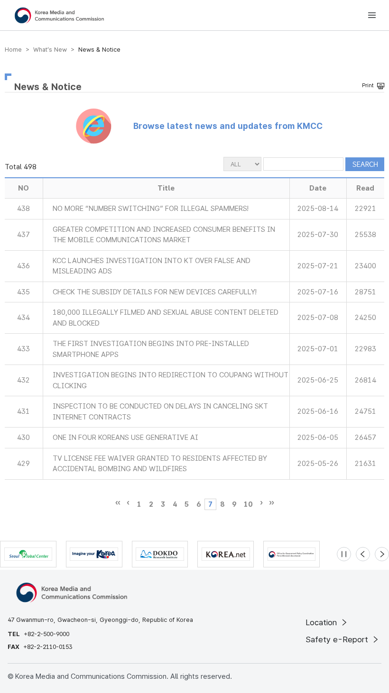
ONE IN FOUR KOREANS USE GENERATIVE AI (125, 437)
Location (322, 622)
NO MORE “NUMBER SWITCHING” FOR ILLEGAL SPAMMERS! (151, 208)
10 (248, 504)
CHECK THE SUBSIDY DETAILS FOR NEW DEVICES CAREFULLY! (155, 292)
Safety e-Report (338, 639)
